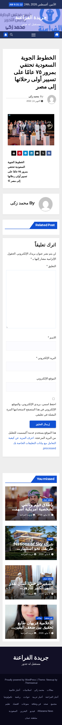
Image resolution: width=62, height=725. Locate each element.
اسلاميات (27, 690)
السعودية (13, 711)
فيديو (32, 711)
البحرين (23, 711)
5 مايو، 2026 (44, 594)
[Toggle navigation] (33, 34)
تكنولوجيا (8, 697)
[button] (11, 34)
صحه (46, 704)
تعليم (7, 704)
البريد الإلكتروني (46, 358)
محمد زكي (39, 690)
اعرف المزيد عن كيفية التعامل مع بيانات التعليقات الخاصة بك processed (32, 443)
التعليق (51, 266)
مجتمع (54, 704)
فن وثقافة (36, 704)
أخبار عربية (37, 697)
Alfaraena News (45, 711)
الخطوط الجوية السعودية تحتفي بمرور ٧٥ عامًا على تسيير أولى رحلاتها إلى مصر (18, 171)
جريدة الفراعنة (31, 17)
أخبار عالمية (14, 690)
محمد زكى (34, 96)
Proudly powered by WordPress (21, 679)
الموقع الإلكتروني (46, 378)
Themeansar (31, 683)
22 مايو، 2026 (44, 515)
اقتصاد (50, 539)
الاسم (52, 337)
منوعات (25, 704)
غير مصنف (48, 618)
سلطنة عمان (47, 500)
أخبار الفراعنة (51, 697)
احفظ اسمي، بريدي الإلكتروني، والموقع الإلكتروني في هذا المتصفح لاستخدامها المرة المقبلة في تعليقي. (31, 409)
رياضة (17, 697)
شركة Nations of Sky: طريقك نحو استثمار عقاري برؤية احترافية (33, 548)
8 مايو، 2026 (44, 554)
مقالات (39, 618)
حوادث (26, 697)
